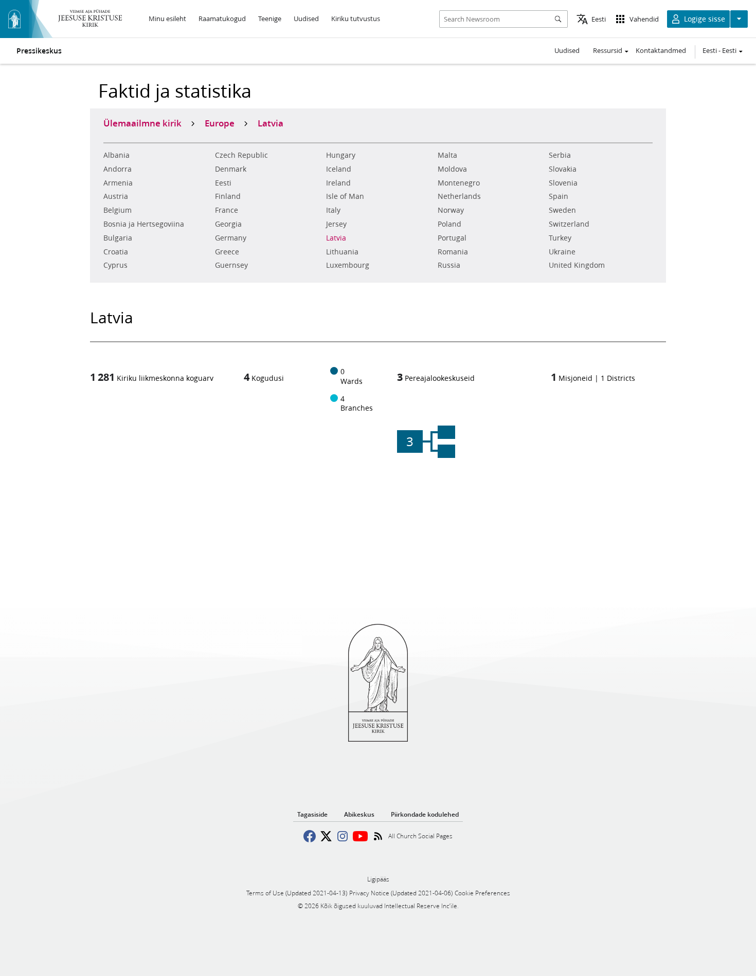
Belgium (117, 210)
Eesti (223, 183)
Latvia (336, 238)
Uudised (567, 50)
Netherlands (459, 196)
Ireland (338, 183)
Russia (449, 265)
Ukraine (562, 252)
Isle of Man (345, 196)
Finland (228, 196)
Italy (333, 210)
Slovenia (563, 183)
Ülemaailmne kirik (142, 123)
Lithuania (342, 252)
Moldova (452, 169)
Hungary (340, 155)
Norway (451, 210)
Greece (227, 252)
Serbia (560, 155)
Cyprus (115, 265)
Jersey (336, 224)
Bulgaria (117, 238)
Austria (115, 196)
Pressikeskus (39, 50)
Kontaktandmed (661, 50)
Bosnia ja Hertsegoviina (143, 224)
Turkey (560, 238)
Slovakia (563, 169)
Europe (220, 123)
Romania (453, 252)
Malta (447, 155)
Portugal (452, 238)
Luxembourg (347, 265)
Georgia (228, 224)
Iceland (338, 169)
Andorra (117, 169)
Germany (230, 238)
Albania (116, 155)
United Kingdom (577, 265)
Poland (449, 224)
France (226, 210)
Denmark (230, 169)
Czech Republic (241, 155)
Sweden (562, 210)
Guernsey (231, 265)
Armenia (118, 183)
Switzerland (569, 224)
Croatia (115, 252)
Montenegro (459, 183)
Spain (558, 196)
